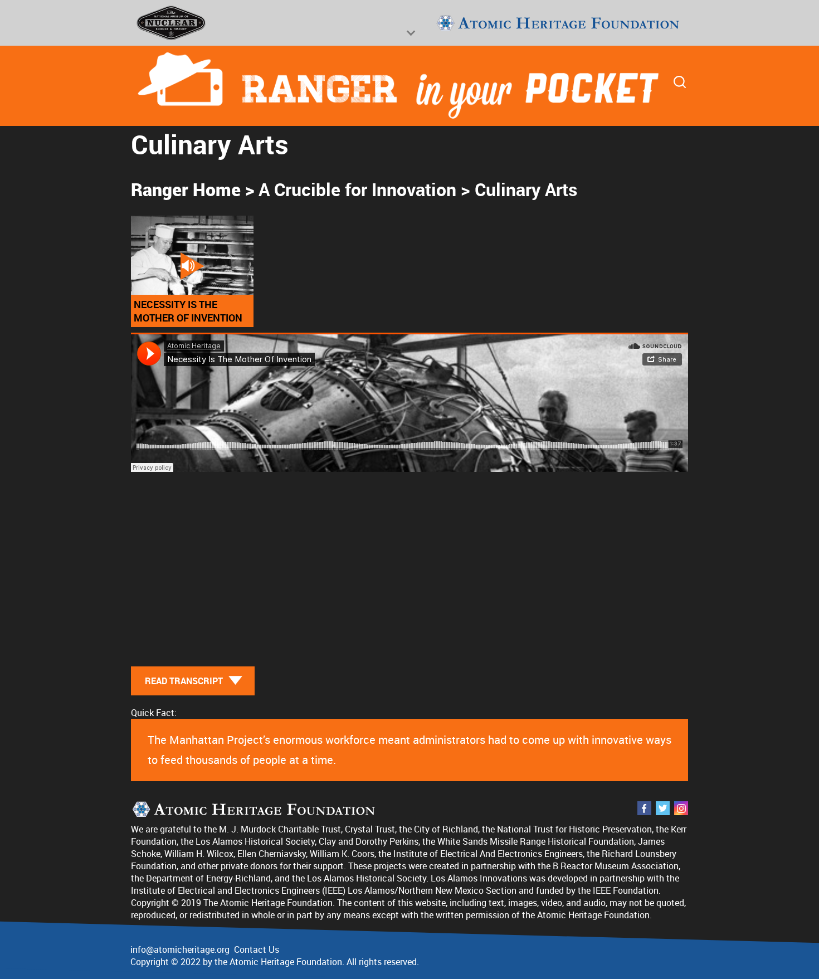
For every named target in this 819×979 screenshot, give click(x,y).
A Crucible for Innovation (357, 189)
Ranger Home (186, 189)
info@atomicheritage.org (180, 949)
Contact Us (256, 949)
